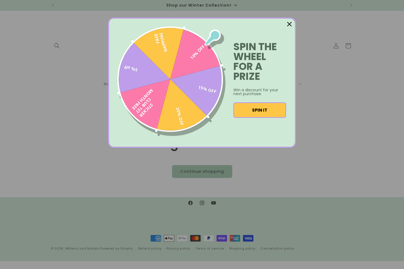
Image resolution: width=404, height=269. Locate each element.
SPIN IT (259, 110)
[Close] (289, 24)
